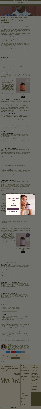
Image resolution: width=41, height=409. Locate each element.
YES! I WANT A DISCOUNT (13, 209)
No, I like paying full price (13, 211)
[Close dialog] (34, 194)
